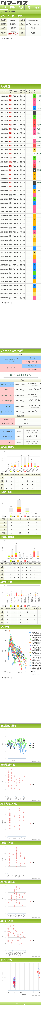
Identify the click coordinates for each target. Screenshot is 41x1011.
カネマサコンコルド (6, 384)
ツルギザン (6, 406)
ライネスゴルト (6, 401)
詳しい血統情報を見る (20, 375)
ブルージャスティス (6, 395)
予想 (20, 7)
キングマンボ (31, 358)
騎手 (12, 7)
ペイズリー (6, 390)
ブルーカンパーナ (6, 412)
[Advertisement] (20, 60)
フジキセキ (31, 366)
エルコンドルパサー (11, 359)
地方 (37, 7)
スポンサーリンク (6, 38)
